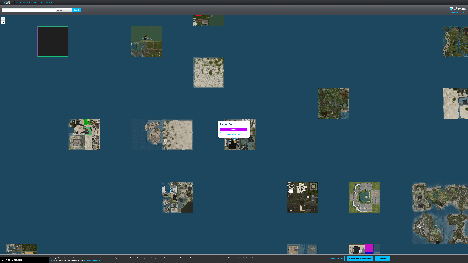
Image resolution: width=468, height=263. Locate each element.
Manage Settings (336, 258)
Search (76, 10)
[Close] (464, 258)
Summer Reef (226, 124)
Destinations (38, 2)
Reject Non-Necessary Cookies (359, 258)
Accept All (382, 258)
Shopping (49, 2)
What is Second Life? (23, 2)
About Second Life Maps (457, 12)
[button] (248, 122)
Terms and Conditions (91, 260)
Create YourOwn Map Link (459, 9)
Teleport (233, 129)
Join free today (233, 134)
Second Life (8, 2)
